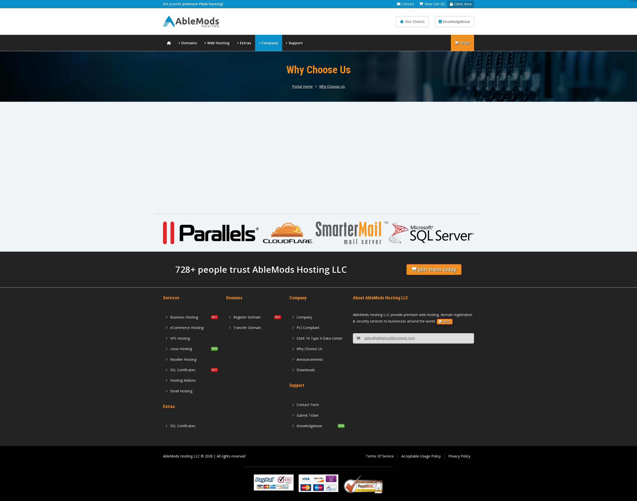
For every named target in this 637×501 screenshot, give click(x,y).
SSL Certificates (182, 369)
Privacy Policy (459, 456)
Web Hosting (218, 43)
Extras (245, 43)
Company (270, 43)
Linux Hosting (181, 348)
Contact (408, 3)
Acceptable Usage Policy (421, 456)
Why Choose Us (332, 86)
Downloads (306, 369)
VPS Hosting (180, 338)
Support (296, 43)
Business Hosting (184, 317)
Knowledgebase (456, 21)
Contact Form (308, 404)
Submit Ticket (307, 415)
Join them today (437, 269)
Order (465, 43)
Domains (189, 43)
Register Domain (247, 317)
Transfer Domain (247, 327)
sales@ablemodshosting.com (389, 338)
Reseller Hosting (183, 359)
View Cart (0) (435, 3)
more (446, 321)
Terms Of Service (380, 456)
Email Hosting (181, 391)
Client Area (463, 3)
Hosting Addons (183, 380)
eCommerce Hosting (187, 327)
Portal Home (302, 86)
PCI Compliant (308, 327)
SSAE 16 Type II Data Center (319, 338)
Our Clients (415, 21)
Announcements (310, 359)
